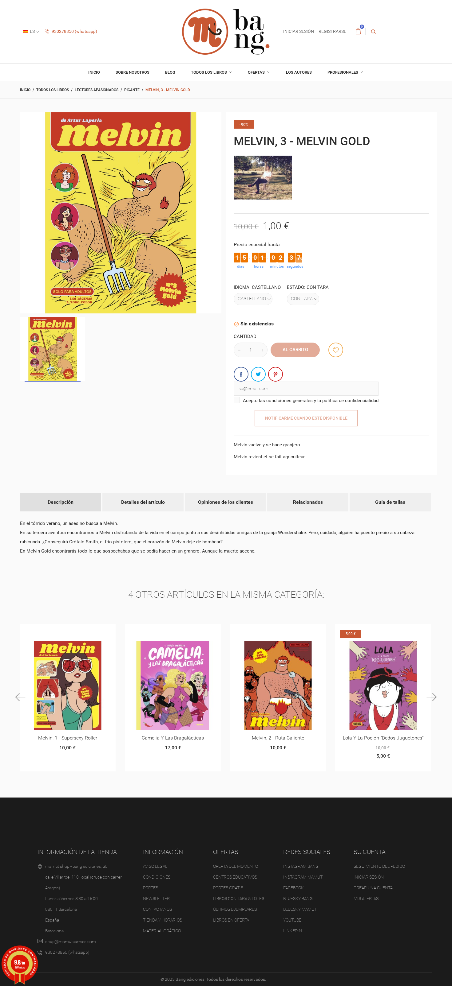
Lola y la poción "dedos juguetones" (277, 738)
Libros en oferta (231, 920)
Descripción (60, 502)
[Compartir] (241, 374)
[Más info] (75, 631)
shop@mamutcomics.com (70, 941)
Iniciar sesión (369, 877)
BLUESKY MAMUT (300, 909)
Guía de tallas (390, 502)
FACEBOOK (293, 887)
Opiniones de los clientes (225, 502)
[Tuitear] (258, 374)
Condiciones (156, 877)
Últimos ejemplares (235, 909)
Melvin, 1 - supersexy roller (383, 738)
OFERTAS (257, 72)
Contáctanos (157, 909)
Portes (150, 887)
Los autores (299, 72)
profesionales (343, 72)
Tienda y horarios (162, 920)
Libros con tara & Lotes (238, 898)
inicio (94, 72)
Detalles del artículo (143, 502)
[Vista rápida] (60, 631)
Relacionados (308, 502)
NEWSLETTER (156, 898)
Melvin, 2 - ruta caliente (172, 738)
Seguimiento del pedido (379, 866)
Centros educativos (235, 877)
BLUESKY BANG (298, 898)
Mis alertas (366, 898)
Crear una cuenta (373, 887)
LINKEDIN (292, 930)
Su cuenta (370, 852)
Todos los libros (209, 72)
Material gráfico (162, 930)
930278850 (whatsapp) (74, 31)
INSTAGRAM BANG (301, 866)
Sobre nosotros (132, 72)
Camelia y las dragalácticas (67, 738)
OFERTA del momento (235, 866)
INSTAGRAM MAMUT (303, 877)
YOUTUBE (292, 920)
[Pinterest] (275, 374)
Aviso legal (155, 866)
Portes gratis (228, 887)
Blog (170, 72)
